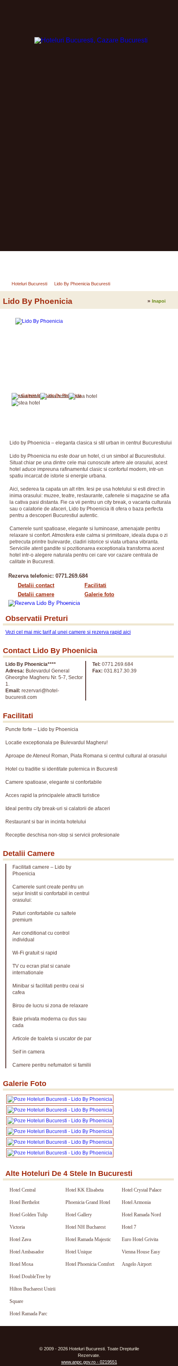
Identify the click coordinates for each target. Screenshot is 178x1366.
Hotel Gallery (78, 1215)
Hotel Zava (20, 1239)
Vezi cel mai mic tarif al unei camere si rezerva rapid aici (68, 632)
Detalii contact (36, 585)
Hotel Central (23, 1190)
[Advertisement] (89, 158)
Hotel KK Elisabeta (84, 1190)
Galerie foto (99, 594)
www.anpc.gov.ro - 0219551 (89, 1361)
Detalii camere (36, 594)
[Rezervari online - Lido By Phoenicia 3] (59, 1109)
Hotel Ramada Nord (141, 1215)
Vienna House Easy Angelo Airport (141, 1258)
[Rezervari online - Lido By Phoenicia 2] (59, 1099)
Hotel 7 (129, 1227)
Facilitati (95, 585)
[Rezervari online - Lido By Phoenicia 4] (59, 1120)
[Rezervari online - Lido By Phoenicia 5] (59, 1131)
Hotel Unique (78, 1252)
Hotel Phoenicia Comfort (89, 1264)
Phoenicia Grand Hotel (87, 1202)
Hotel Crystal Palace (141, 1190)
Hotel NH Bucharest (85, 1227)
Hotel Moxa (21, 1264)
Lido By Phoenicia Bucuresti (82, 283)
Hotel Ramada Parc (28, 1314)
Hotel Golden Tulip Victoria (29, 1221)
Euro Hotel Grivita (140, 1239)
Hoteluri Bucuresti (29, 283)
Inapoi (159, 301)
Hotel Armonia (136, 1202)
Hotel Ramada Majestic (88, 1239)
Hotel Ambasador (27, 1252)
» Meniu (21, 262)
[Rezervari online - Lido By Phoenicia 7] (59, 1152)
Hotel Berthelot (24, 1202)
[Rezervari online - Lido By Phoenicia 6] (59, 1142)
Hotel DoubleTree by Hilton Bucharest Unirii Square (32, 1289)
